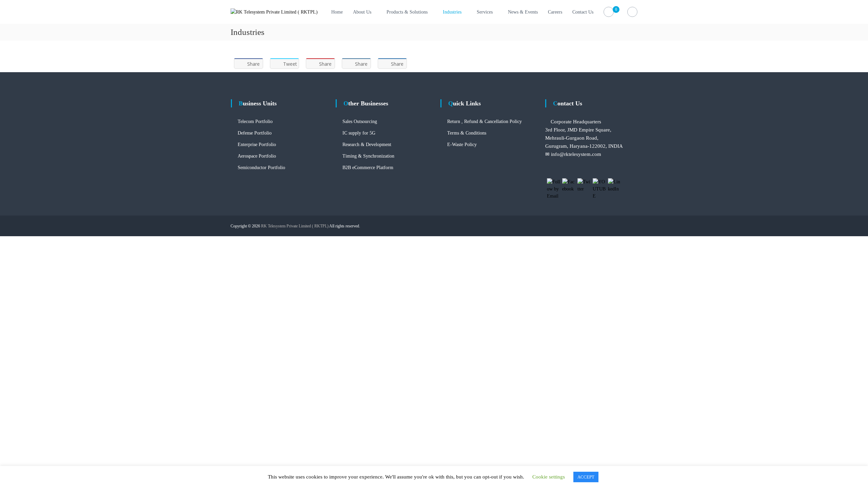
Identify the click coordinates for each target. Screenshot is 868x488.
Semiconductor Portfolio (261, 167)
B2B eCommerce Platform (367, 167)
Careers (555, 12)
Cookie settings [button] (548, 477)
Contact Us (582, 12)
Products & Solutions (407, 12)
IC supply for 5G (358, 133)
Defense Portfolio (255, 133)
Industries (452, 12)
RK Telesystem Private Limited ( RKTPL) (295, 226)
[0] (609, 12)
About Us (362, 12)
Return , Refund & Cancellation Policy (484, 121)
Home (337, 12)
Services (485, 12)
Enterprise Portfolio (257, 144)
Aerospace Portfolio (257, 156)
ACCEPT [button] (585, 477)
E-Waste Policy (462, 144)
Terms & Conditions (466, 133)
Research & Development (366, 144)
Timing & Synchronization (368, 156)
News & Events (523, 12)
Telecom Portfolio (255, 121)
